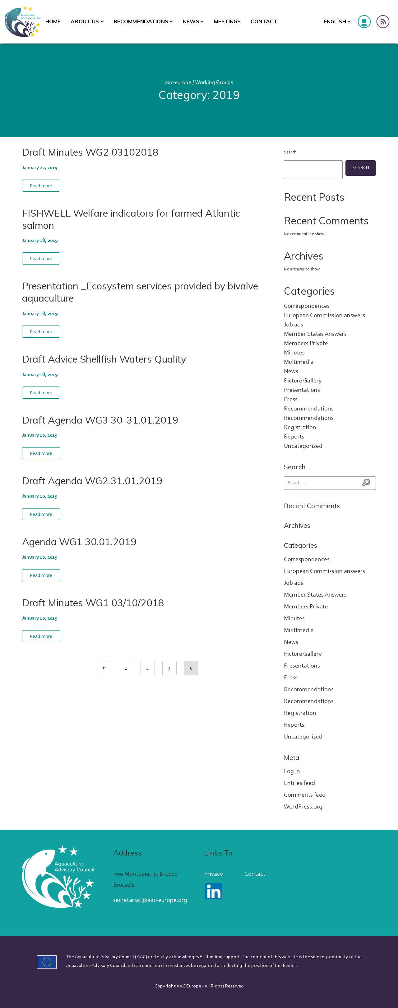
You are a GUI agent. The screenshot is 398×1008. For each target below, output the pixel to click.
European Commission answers (324, 315)
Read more (41, 186)
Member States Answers (315, 334)
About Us (85, 21)
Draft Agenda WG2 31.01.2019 (92, 481)
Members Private (306, 343)
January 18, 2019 (40, 240)
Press (291, 399)
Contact (264, 21)
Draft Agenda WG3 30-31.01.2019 (100, 420)
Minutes (294, 353)
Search (290, 152)
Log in (292, 771)
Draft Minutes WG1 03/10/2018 (93, 603)
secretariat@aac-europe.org (150, 900)
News (191, 21)
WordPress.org (303, 807)
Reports (294, 437)
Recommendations (141, 21)
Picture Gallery (303, 381)
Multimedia (299, 362)
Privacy (213, 874)
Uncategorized (303, 446)
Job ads (293, 325)
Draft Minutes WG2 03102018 (90, 152)
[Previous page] (104, 668)
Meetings (227, 21)
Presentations (302, 390)
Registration (300, 427)
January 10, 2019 (40, 435)
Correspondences (307, 306)
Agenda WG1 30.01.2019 (79, 542)
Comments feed (305, 795)
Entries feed (299, 783)
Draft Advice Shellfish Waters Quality (104, 359)
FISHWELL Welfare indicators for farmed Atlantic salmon (131, 219)
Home (53, 21)
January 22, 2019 (40, 167)
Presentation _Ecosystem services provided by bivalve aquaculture (140, 292)
